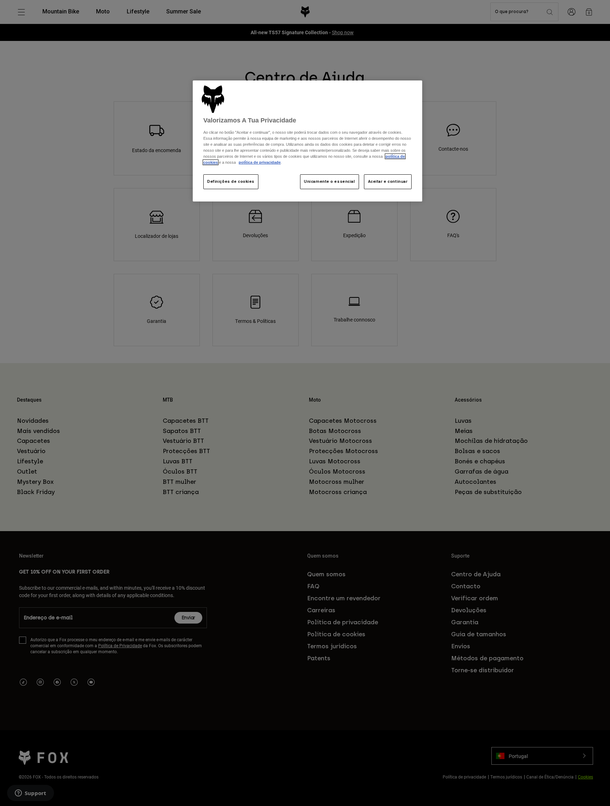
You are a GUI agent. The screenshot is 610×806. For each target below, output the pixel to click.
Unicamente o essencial (329, 181)
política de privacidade (260, 162)
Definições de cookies (231, 181)
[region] (307, 141)
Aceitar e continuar (388, 181)
